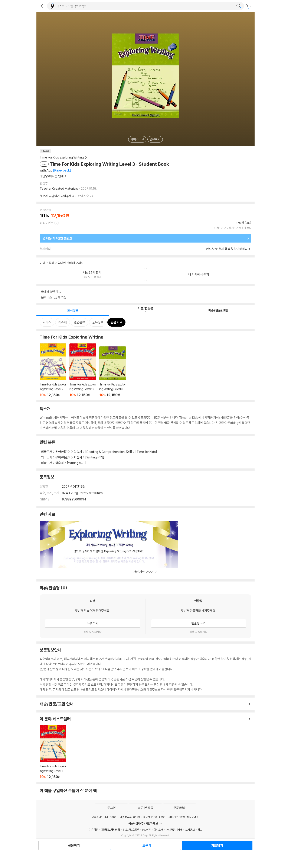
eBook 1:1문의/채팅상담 (182, 817)
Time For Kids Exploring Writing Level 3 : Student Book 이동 (112, 371)
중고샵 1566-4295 (154, 817)
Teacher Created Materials (59, 188)
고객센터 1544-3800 (104, 817)
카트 (249, 6)
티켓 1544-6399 (130, 817)
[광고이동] (238, 6)
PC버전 (146, 829)
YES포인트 (46, 223)
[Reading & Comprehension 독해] (108, 452)
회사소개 (158, 829)
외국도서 (46, 452)
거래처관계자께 (174, 829)
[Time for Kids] (146, 452)
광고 (200, 829)
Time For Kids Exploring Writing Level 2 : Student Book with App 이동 (53, 370)
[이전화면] (41, 6)
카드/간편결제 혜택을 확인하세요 (227, 249)
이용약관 (93, 829)
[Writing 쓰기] (94, 457)
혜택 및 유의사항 (92, 632)
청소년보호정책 (131, 829)
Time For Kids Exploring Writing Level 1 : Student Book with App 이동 (82, 370)
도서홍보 (190, 829)
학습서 (78, 452)
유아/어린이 (63, 452)
